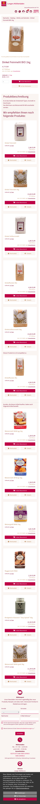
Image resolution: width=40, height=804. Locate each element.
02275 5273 (14, 754)
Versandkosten (16, 71)
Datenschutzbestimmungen (24, 728)
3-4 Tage (10, 75)
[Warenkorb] (31, 11)
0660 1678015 (25, 754)
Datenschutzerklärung (22, 788)
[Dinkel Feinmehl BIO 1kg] (16, 39)
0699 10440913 (20, 756)
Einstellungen (14, 793)
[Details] (20, 142)
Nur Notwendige (14, 796)
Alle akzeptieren (14, 799)
